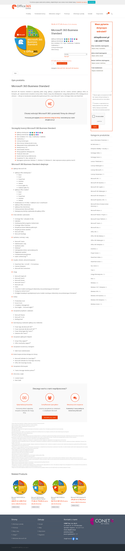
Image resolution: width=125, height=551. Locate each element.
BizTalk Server (95, 144)
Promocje (67, 14)
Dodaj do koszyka (62, 63)
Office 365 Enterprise (96, 244)
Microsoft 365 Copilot (97, 187)
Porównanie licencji (40, 14)
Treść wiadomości (96, 68)
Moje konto (42, 531)
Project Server (95, 253)
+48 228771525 (101, 40)
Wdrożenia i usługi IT (54, 14)
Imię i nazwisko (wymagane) (100, 46)
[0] (107, 14)
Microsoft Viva (95, 227)
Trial (92, 270)
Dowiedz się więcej (81, 2)
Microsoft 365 (61, 68)
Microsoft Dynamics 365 (97, 200)
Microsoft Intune (95, 210)
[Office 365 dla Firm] (20, 6)
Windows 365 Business (97, 295)
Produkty (28, 14)
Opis (15, 73)
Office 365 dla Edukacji (97, 236)
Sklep (40, 527)
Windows (93, 283)
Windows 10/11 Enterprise (98, 287)
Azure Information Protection (99, 140)
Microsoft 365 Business (72, 68)
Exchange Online (95, 153)
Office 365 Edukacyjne (97, 240)
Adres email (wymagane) (99, 53)
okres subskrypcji (58, 53)
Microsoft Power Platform (98, 219)
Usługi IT (14, 535)
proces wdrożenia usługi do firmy (50, 118)
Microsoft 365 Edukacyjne (98, 191)
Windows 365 (94, 291)
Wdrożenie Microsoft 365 (19, 538)
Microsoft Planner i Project (98, 214)
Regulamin (41, 535)
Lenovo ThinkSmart (96, 161)
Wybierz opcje (15, 507)
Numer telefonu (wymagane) (100, 60)
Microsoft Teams (95, 223)
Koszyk (41, 524)
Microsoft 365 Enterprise (97, 195)
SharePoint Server (96, 261)
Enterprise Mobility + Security (99, 148)
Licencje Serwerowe (96, 174)
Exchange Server (95, 157)
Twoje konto (99, 14)
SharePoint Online (96, 257)
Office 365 (93, 232)
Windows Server (95, 304)
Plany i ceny (15, 531)
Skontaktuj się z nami (50, 417)
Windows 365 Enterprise (97, 300)
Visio (92, 278)
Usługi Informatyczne (96, 274)
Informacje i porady (78, 14)
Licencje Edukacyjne (96, 165)
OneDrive (93, 249)
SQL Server (94, 266)
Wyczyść (66, 56)
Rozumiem (92, 2)
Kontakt (90, 14)
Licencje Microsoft (96, 170)
